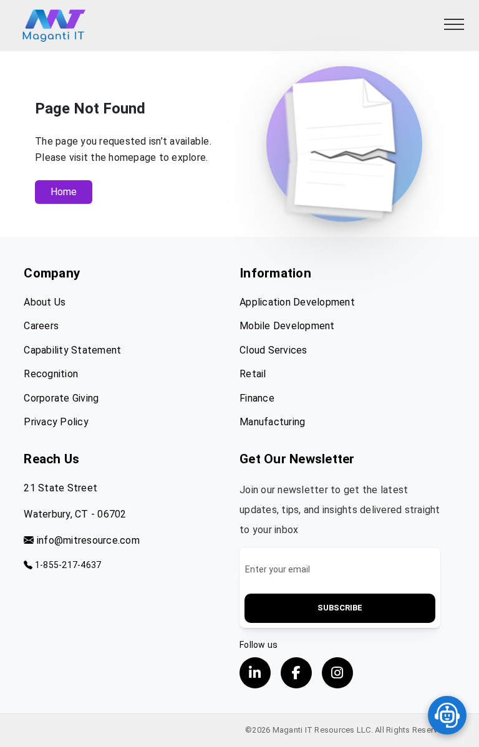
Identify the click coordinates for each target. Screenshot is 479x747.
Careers (41, 326)
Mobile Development (287, 326)
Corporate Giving (61, 398)
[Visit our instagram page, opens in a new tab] (337, 672)
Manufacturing (272, 422)
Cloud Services (273, 350)
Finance (257, 398)
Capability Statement (72, 350)
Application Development (297, 302)
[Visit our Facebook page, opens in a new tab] (296, 672)
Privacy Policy (56, 422)
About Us (44, 302)
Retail (253, 374)
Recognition (51, 374)
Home (64, 192)
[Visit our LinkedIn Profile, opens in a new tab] (255, 672)
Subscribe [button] (339, 607)
